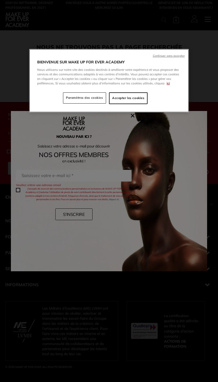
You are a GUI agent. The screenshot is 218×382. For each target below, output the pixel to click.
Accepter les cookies (128, 98)
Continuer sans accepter (169, 55)
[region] (109, 80)
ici (168, 83)
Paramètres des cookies (84, 98)
